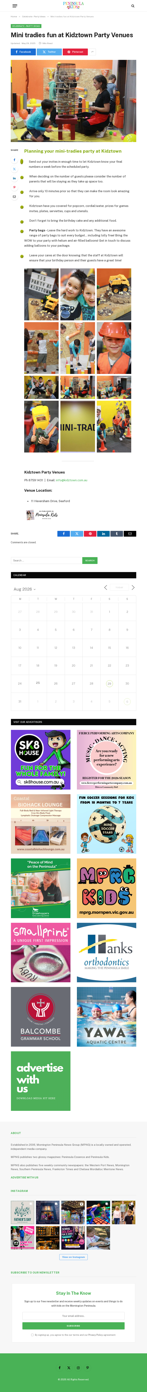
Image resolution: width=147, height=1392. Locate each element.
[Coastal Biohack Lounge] (40, 824)
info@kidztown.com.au (71, 480)
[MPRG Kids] (106, 888)
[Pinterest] (14, 187)
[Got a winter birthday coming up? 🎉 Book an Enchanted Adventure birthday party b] (123, 1212)
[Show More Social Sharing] (92, 52)
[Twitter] (14, 169)
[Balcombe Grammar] (40, 1017)
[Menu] (15, 6)
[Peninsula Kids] (73, 6)
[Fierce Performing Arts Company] (106, 760)
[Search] (132, 6)
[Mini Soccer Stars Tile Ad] (106, 824)
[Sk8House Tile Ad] (40, 760)
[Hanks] (106, 952)
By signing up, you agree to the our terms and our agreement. (75, 1335)
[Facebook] (14, 159)
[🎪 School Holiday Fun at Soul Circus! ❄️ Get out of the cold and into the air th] (73, 1238)
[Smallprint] (40, 952)
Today (119, 587)
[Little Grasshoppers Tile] (40, 888)
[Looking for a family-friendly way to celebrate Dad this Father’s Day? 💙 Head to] (22, 1212)
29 (109, 683)
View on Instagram (73, 1257)
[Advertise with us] (40, 1081)
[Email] (14, 196)
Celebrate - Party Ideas (26, 26)
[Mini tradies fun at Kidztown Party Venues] (73, 101)
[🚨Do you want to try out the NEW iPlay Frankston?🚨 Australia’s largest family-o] (98, 1212)
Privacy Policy (95, 1335)
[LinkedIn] (14, 178)
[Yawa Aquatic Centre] (106, 1017)
